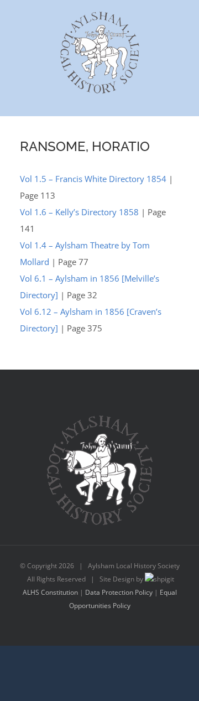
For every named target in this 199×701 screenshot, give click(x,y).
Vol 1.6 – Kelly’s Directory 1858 (79, 211)
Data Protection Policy (119, 592)
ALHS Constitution (50, 592)
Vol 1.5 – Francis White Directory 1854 (93, 178)
